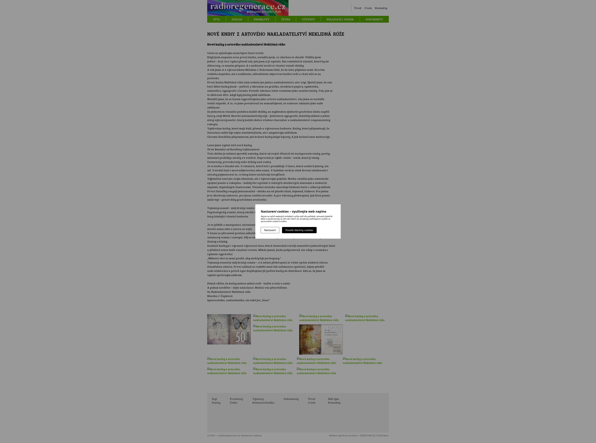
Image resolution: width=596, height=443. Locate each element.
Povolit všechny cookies (299, 230)
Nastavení (270, 230)
